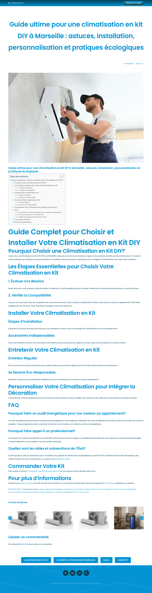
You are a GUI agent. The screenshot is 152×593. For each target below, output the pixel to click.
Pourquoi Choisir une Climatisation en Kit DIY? (31, 183)
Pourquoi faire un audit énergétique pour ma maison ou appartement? (40, 212)
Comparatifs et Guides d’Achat (84, 489)
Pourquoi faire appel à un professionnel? (31, 214)
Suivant (139, 63)
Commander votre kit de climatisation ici (43, 471)
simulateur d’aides (62, 459)
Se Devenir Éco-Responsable (27, 204)
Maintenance (50, 492)
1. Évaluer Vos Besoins (25, 188)
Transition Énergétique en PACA (66, 492)
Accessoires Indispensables (27, 197)
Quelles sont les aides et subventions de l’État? (33, 217)
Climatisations (69, 489)
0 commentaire (84, 492)
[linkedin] (72, 573)
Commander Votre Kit (22, 219)
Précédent (129, 63)
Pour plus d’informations (23, 222)
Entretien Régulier (24, 202)
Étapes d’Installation (25, 195)
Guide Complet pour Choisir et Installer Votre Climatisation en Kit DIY (37, 180)
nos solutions (109, 483)
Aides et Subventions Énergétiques (51, 489)
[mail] (79, 573)
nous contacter (27, 483)
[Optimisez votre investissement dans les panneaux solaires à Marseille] (23, 508)
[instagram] (66, 573)
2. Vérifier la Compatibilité (27, 190)
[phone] (86, 573)
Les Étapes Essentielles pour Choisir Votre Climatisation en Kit (36, 185)
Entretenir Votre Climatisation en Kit (27, 200)
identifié (25, 544)
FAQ (16, 210)
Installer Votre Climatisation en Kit (27, 193)
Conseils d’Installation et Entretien (107, 489)
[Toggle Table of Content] (60, 177)
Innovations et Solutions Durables (33, 492)
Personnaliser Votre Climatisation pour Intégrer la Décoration (36, 207)
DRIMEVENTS (16, 489)
